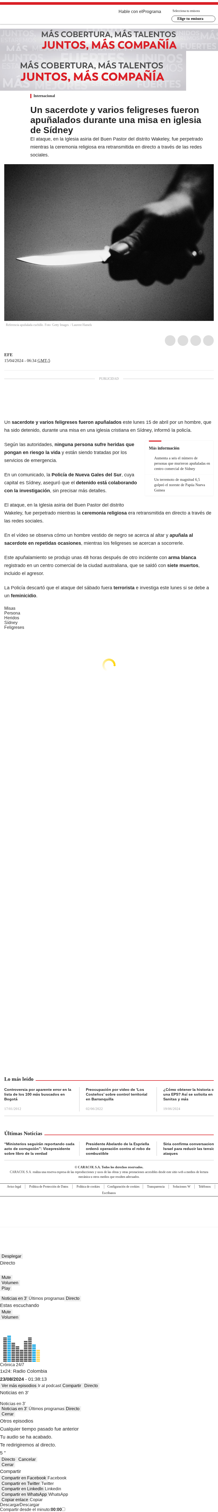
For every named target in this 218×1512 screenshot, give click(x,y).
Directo (72, 1298)
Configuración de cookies (123, 1186)
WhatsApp (208, 340)
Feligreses (14, 627)
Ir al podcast (49, 1385)
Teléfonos (205, 1186)
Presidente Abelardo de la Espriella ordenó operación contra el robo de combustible (118, 1149)
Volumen (10, 1282)
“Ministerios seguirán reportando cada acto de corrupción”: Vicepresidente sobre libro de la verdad (39, 1149)
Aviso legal (14, 1186)
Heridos (11, 618)
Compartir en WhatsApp (24, 1494)
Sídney (11, 622)
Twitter (183, 340)
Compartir (71, 1385)
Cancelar (27, 1459)
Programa (151, 11)
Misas (9, 608)
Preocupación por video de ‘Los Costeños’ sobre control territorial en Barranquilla (116, 1094)
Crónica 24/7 (12, 1364)
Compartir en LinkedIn (22, 1489)
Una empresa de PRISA (109, 1208)
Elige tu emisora (190, 19)
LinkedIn (195, 340)
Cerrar (8, 1414)
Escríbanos (109, 1193)
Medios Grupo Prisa (109, 1221)
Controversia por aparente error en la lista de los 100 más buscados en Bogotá (37, 1094)
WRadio (33, 15)
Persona (12, 613)
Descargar (10, 1504)
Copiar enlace (15, 1499)
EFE (8, 354)
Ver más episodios (19, 1385)
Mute (6, 1277)
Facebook (170, 340)
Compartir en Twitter (21, 1483)
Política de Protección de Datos (48, 1186)
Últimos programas (46, 1298)
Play (6, 1288)
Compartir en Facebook (24, 1478)
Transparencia (156, 1186)
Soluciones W (181, 1186)
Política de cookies (88, 1186)
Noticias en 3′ (14, 1298)
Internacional (44, 96)
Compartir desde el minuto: (31, 1509)
